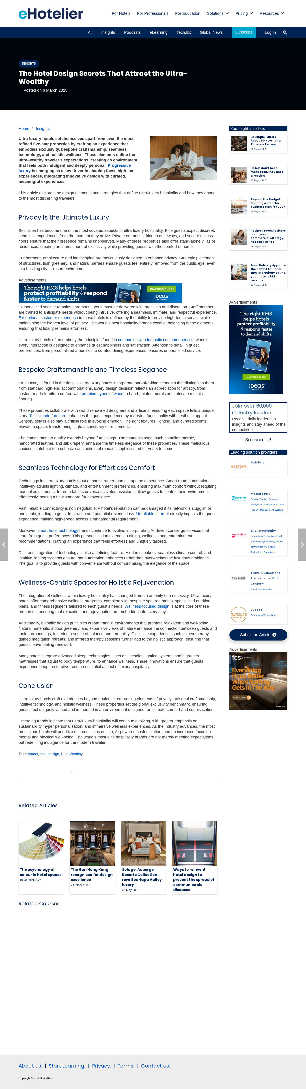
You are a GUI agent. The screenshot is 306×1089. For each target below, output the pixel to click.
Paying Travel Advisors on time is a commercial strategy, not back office (268, 236)
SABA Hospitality (263, 531)
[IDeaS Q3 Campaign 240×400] (256, 393)
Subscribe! (258, 439)
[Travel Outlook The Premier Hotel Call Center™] (239, 578)
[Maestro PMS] (239, 498)
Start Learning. (66, 1065)
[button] (227, 13)
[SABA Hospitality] (239, 535)
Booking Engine (259, 499)
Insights (43, 128)
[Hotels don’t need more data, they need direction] (239, 175)
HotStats (257, 462)
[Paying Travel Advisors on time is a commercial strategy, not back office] (239, 237)
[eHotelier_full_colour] (51, 13)
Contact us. (155, 1065)
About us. (30, 1065)
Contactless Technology (263, 536)
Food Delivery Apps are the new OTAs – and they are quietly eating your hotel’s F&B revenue (268, 272)
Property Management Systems (267, 510)
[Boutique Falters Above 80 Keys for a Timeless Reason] (239, 143)
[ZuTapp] (239, 614)
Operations (278, 504)
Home (24, 128)
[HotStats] (239, 467)
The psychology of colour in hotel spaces (40, 872)
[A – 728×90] (100, 301)
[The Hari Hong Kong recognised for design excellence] (92, 843)
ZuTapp (257, 610)
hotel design (49, 754)
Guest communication (262, 589)
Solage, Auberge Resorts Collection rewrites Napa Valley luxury (142, 877)
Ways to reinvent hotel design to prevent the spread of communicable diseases (193, 879)
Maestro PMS (260, 494)
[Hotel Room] (258, 709)
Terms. (126, 1065)
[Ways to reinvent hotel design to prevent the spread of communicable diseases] (194, 843)
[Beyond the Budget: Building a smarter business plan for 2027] (239, 206)
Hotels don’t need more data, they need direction (267, 172)
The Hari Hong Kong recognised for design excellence (92, 874)
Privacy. (101, 1065)
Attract (33, 754)
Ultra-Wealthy (72, 754)
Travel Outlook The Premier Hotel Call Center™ (265, 578)
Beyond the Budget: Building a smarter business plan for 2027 (268, 203)
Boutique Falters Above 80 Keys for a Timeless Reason (266, 140)
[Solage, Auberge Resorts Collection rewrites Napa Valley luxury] (143, 843)
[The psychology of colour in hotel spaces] (41, 843)
